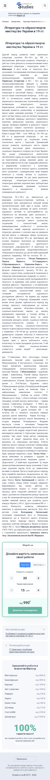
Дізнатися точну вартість (25, 610)
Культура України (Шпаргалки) (35, 22)
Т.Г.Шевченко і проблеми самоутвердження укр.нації (21, 650)
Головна (5, 22)
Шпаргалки (15, 22)
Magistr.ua (21, 15)
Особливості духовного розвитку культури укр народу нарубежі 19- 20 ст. (25, 634)
